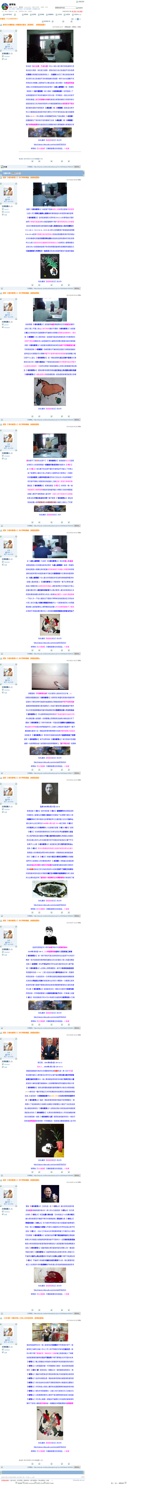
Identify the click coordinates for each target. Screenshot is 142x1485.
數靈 (42, 7)
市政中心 (77, 14)
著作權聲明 (33, 1480)
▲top (82, 1477)
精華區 (26, 14)
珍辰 (46, 7)
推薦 (79, 27)
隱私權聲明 (41, 1480)
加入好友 (10, 48)
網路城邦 (81, 1)
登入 (112, 1483)
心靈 (16, 11)
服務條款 (26, 1480)
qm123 (6, 209)
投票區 (34, 14)
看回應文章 (47, 21)
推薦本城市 (20, 9)
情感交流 (11, 11)
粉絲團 (20, 1483)
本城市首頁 (8, 14)
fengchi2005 (27, 7)
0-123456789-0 (12, 19)
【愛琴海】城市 (22, 11)
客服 (47, 1480)
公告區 (59, 14)
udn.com (82, 1480)
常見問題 (19, 1480)
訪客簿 (67, 14)
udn (3, 11)
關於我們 (13, 1480)
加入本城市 (12, 9)
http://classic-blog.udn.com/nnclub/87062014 (50, 144)
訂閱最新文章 (36, 9)
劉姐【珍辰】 (36, 7)
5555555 (15, 7)
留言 (5, 48)
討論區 (18, 14)
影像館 (42, 14)
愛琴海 (12, 4)
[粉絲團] (16, 1482)
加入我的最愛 (27, 9)
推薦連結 (51, 14)
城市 (6, 11)
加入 (116, 1483)
